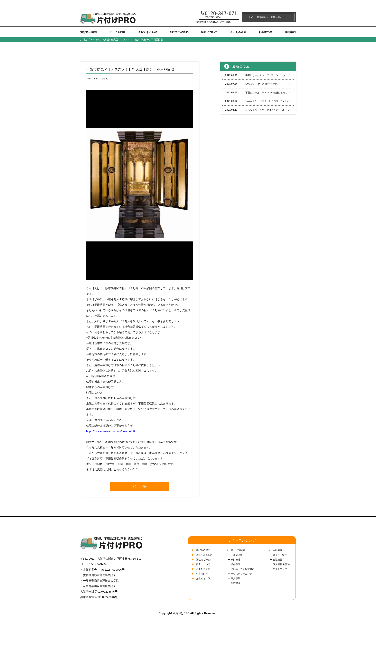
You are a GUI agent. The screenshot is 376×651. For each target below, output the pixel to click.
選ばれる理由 (88, 32)
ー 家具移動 (234, 578)
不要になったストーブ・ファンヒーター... (257, 75)
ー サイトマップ (278, 569)
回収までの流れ (179, 32)
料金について (209, 32)
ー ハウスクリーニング (240, 573)
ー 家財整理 (234, 559)
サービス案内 (238, 550)
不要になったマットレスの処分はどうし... (257, 92)
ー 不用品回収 (235, 555)
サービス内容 (117, 32)
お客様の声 (265, 32)
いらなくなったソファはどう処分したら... (257, 109)
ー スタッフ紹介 (278, 555)
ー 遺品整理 (234, 564)
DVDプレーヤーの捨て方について (253, 84)
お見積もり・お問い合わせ (271, 17)
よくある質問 (238, 32)
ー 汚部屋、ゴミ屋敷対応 (241, 569)
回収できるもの (147, 32)
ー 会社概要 (276, 559)
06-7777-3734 (98, 564)
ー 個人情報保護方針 (281, 564)
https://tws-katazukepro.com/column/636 (111, 431)
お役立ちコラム (204, 578)
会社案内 (290, 32)
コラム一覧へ (139, 486)
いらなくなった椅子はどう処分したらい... (257, 101)
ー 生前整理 (234, 583)
